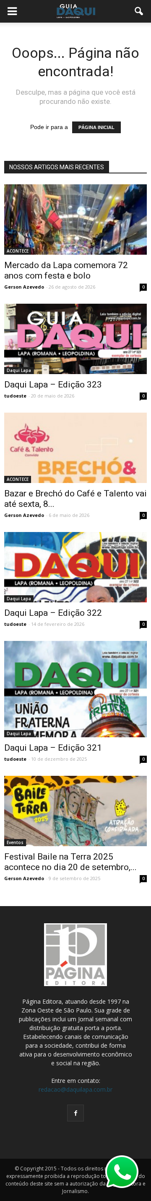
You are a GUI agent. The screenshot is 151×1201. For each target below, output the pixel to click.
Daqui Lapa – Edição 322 (53, 613)
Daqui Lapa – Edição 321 (53, 748)
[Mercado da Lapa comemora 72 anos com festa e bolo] (75, 219)
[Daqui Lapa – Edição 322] (75, 567)
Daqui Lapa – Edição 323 (53, 385)
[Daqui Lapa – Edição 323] (75, 339)
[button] (139, 11)
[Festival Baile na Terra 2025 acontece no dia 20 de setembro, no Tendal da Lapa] (75, 811)
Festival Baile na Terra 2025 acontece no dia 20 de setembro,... (70, 862)
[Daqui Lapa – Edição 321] (75, 689)
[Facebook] (75, 1113)
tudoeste (15, 396)
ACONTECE (18, 251)
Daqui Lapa (19, 370)
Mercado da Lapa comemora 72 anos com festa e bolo (66, 270)
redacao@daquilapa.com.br (75, 1089)
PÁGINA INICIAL (96, 127)
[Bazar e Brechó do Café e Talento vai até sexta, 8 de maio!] (75, 448)
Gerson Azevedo (24, 287)
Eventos (15, 842)
